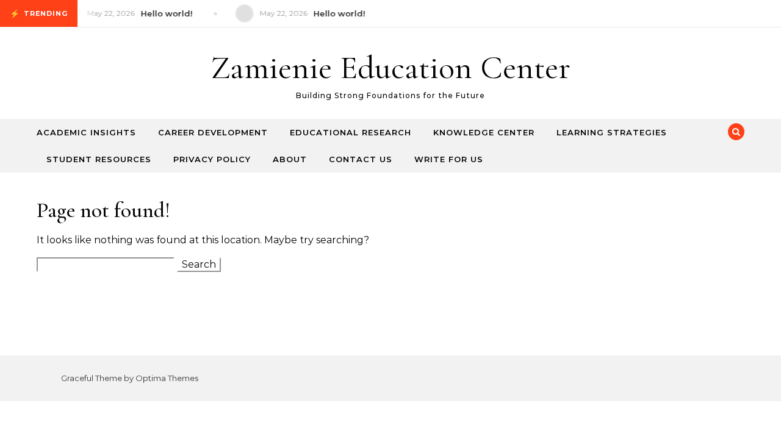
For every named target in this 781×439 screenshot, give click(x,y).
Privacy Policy (212, 159)
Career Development (213, 132)
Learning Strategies (611, 132)
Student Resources (98, 159)
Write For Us (448, 159)
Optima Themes (166, 378)
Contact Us (360, 159)
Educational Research (350, 132)
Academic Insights (86, 132)
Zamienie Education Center (390, 67)
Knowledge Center (483, 132)
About (290, 159)
